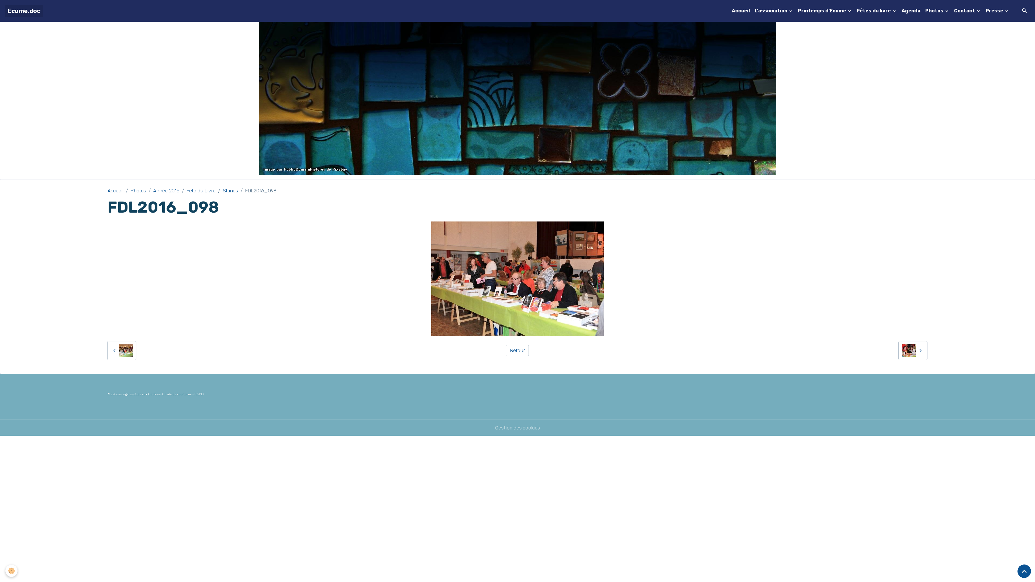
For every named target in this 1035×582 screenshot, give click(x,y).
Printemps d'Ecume (822, 11)
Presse (995, 11)
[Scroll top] (1024, 571)
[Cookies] (11, 571)
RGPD (198, 394)
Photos (934, 11)
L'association (771, 11)
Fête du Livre (201, 191)
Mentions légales (120, 394)
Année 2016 (166, 191)
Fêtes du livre (874, 11)
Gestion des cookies (517, 428)
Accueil (741, 11)
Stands (230, 191)
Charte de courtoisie (177, 394)
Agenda (911, 11)
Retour (517, 351)
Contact (965, 11)
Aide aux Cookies (147, 394)
